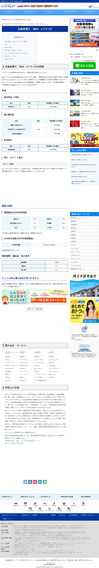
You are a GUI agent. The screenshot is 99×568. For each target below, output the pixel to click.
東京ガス (7, 377)
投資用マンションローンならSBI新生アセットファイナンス (30, 541)
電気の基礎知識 (89, 11)
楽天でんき (23, 380)
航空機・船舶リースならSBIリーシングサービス (70, 552)
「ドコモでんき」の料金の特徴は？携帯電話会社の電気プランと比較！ (90, 82)
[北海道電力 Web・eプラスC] (40, 482)
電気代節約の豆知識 (69, 11)
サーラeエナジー (53, 371)
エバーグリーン (24, 371)
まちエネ (7, 380)
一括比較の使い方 (10, 11)
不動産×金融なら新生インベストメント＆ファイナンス (77, 539)
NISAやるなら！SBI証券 (21, 526)
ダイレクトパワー (10, 362)
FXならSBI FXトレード (80, 526)
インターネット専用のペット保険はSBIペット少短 (28, 535)
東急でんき (52, 374)
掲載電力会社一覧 (76, 269)
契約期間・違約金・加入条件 (13, 50)
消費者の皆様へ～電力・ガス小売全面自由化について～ (23, 441)
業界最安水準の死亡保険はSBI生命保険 (52, 532)
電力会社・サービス (11, 56)
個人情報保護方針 (73, 515)
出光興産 (7, 371)
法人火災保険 (40, 510)
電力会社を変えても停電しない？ (81, 154)
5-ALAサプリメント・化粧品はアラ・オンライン (49, 547)
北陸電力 (22, 356)
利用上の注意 (9, 59)
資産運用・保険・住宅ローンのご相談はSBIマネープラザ (61, 537)
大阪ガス (36, 371)
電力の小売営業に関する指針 (14, 443)
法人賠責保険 (59, 510)
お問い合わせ (62, 515)
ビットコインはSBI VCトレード (23, 528)
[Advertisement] (35, 187)
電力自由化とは (49, 11)
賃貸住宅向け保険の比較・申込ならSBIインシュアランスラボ (58, 544)
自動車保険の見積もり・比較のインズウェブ (51, 543)
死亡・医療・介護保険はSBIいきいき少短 (74, 532)
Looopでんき (9, 368)
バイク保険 (44, 505)
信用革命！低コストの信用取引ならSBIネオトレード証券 (58, 526)
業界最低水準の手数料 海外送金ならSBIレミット (34, 530)
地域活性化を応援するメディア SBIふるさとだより (28, 544)
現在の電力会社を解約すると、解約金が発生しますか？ (83, 182)
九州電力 (51, 356)
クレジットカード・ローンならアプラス (74, 543)
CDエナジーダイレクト (11, 365)
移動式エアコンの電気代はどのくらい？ (90, 114)
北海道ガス (52, 377)
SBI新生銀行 (18, 530)
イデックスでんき (54, 368)
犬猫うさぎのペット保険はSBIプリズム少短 (59, 534)
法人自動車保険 (30, 510)
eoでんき (37, 365)
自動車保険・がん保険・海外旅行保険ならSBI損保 (28, 532)
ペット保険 (64, 505)
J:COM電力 (52, 365)
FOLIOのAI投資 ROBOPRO (35, 526)
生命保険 (25, 505)
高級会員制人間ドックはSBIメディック (25, 547)
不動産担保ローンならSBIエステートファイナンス (28, 539)
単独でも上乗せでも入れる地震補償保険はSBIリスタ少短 (57, 535)
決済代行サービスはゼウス (50, 552)
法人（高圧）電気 (49, 510)
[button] (84, 347)
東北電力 (51, 352)
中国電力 (36, 356)
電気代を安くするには (29, 11)
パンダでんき (23, 362)
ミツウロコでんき (39, 362)
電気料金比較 (74, 505)
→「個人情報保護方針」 (78, 340)
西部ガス (7, 374)
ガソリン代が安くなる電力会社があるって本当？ (90, 94)
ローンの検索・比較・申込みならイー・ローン (27, 543)
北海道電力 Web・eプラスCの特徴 (16, 41)
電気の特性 (8, 47)
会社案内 (53, 515)
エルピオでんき (53, 359)
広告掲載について (6, 518)
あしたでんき (38, 368)
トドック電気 (38, 377)
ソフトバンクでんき (40, 374)
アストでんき (23, 359)
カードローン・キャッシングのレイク (52, 539)
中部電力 (7, 356)
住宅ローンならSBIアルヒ (83, 537)
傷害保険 (54, 505)
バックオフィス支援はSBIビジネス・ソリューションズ (58, 551)
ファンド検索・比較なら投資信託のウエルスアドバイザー (30, 537)
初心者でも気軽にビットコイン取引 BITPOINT (44, 528)
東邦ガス (22, 377)
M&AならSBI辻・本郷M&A (22, 554)
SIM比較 (83, 505)
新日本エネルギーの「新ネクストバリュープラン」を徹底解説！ (90, 126)
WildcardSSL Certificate (84, 351)
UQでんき (23, 368)
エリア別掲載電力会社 (40, 380)
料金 (6, 44)
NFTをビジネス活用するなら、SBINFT (25, 549)
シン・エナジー (24, 374)
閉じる (22, 37)
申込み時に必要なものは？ (79, 176)
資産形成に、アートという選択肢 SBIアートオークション (73, 528)
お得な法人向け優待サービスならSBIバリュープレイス (29, 551)
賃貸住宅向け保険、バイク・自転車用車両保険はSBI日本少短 (31, 534)
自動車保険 (15, 505)
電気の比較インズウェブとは (9, 515)
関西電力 (22, 352)
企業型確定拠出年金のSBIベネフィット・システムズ (28, 552)
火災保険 (35, 505)
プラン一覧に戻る (36, 309)
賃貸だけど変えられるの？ (79, 159)
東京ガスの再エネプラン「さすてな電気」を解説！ (90, 104)
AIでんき (7, 359)
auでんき (51, 362)
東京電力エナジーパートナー (11, 353)
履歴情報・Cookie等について (89, 515)
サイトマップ (44, 515)
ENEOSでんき (24, 365)
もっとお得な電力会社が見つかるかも (16, 53)
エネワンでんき (38, 359)
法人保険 (69, 510)
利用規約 (35, 515)
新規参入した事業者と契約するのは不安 (83, 171)
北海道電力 (37, 352)
